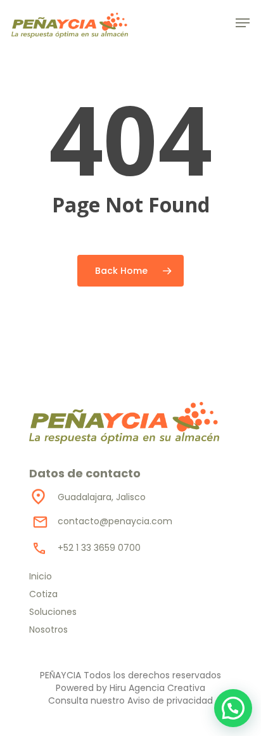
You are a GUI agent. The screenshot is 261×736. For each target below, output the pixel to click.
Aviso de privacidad (170, 700)
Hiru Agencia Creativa (157, 687)
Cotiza (43, 594)
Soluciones (53, 611)
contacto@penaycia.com (115, 521)
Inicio (40, 576)
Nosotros (48, 629)
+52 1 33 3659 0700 (99, 547)
